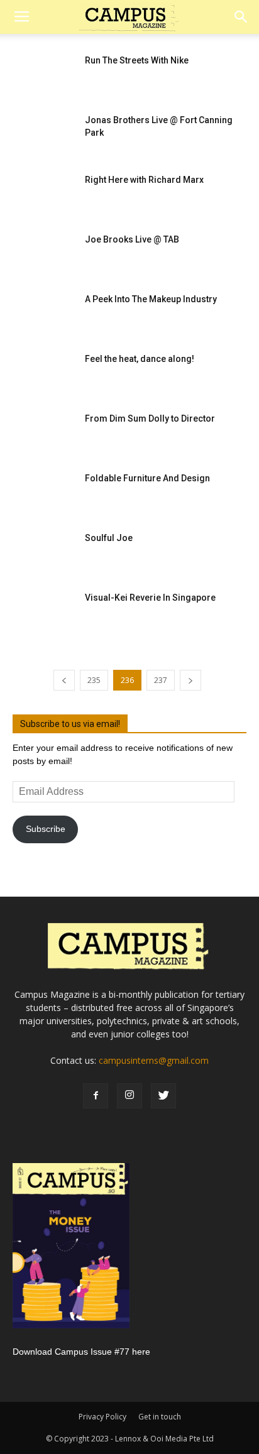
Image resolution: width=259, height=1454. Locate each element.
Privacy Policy (102, 1416)
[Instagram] (129, 1095)
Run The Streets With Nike (137, 60)
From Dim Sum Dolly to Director (150, 418)
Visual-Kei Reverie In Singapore (150, 598)
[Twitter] (163, 1095)
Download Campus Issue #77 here (81, 1352)
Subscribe (45, 829)
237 (160, 680)
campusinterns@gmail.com (154, 1060)
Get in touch (159, 1416)
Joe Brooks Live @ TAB (132, 239)
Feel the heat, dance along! (139, 359)
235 (94, 680)
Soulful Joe (109, 538)
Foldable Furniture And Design (147, 478)
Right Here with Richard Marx (144, 180)
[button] (241, 17)
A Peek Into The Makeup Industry (151, 299)
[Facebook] (95, 1095)
